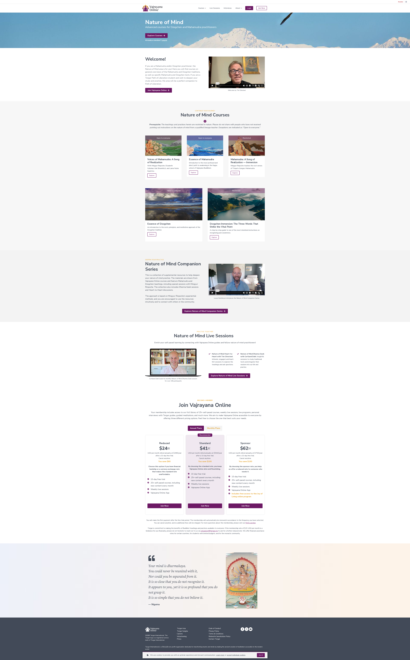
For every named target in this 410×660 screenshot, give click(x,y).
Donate (400, 2)
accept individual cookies (236, 655)
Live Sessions (215, 8)
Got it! (261, 655)
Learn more (220, 655)
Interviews (228, 8)
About (237, 8)
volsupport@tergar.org (209, 531)
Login (249, 8)
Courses (201, 8)
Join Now (261, 8)
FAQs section (250, 523)
